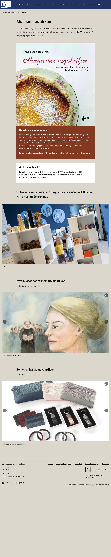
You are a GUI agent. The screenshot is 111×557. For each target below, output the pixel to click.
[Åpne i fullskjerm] (106, 207)
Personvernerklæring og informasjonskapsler (94, 484)
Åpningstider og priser (63, 464)
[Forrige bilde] (5, 233)
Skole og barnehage (56, 4)
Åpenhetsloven (71, 484)
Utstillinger (38, 4)
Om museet (90, 4)
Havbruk (65, 4)
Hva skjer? (30, 4)
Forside (5, 12)
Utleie (83, 4)
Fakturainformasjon (91, 464)
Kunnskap (46, 4)
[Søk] (103, 4)
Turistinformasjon (75, 4)
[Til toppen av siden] (106, 554)
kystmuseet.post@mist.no (15, 476)
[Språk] (98, 4)
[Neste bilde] (106, 233)
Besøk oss (22, 4)
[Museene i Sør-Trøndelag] (108, 6)
